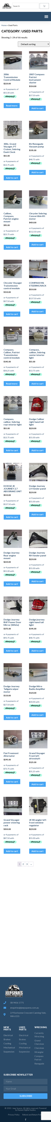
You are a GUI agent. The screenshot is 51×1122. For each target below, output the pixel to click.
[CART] (44, 6)
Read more (11, 105)
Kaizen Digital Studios (27, 1110)
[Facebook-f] (26, 1119)
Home (4, 25)
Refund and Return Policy (32, 1115)
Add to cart (37, 108)
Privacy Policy (14, 1115)
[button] (46, 16)
